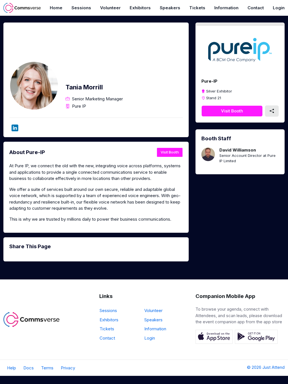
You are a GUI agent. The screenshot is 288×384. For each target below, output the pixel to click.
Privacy (68, 368)
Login (279, 7)
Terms (47, 368)
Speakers (170, 7)
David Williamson (237, 150)
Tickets (197, 7)
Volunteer (110, 7)
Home (56, 7)
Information (226, 7)
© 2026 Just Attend (266, 367)
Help (11, 368)
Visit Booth (170, 152)
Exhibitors (140, 7)
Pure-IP (209, 81)
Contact (256, 7)
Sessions (81, 7)
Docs (28, 368)
